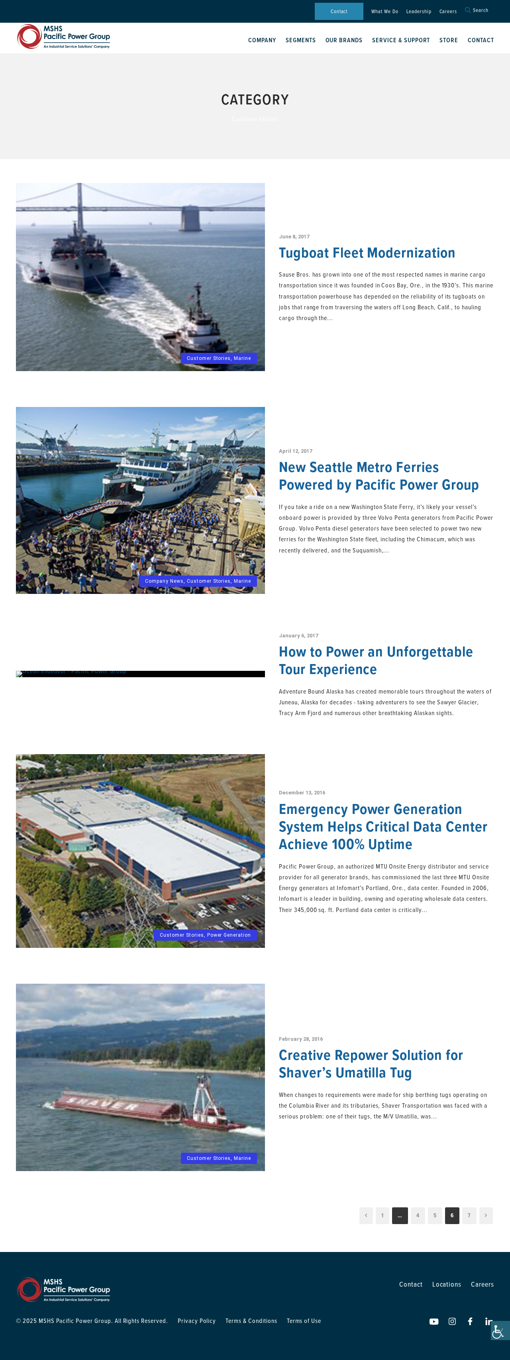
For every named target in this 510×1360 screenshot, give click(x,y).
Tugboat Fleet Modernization (367, 252)
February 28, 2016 (301, 1039)
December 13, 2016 (302, 793)
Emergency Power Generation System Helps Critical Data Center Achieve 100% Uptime (383, 826)
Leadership (419, 11)
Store (448, 40)
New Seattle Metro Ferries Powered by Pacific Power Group (379, 475)
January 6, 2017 (298, 636)
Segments (301, 40)
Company (262, 40)
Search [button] (480, 10)
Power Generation (229, 935)
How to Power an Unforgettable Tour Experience (376, 660)
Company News (164, 581)
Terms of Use (304, 1320)
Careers (448, 11)
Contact (339, 11)
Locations (447, 1284)
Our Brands (344, 40)
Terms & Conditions (251, 1320)
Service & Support (401, 40)
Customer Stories (209, 358)
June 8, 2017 (294, 237)
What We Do (384, 11)
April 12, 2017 (295, 451)
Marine (242, 358)
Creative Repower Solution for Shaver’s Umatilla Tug (371, 1063)
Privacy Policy (197, 1320)
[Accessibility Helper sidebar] (500, 1330)
